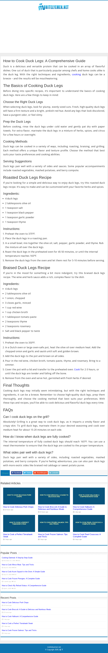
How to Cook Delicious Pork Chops (18, 507)
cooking (76, 74)
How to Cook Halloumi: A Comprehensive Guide (83, 508)
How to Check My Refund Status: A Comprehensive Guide (24, 586)
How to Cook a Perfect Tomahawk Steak (17, 623)
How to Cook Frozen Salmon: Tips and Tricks (19, 630)
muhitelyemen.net (54, 647)
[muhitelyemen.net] (54, 6)
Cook (77, 369)
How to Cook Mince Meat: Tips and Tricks (18, 565)
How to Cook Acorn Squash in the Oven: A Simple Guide (23, 572)
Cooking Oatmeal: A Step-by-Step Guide (17, 558)
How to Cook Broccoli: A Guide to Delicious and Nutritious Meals (52, 508)
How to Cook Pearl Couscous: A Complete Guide (87, 535)
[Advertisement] (54, 30)
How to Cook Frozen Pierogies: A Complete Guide (21, 579)
